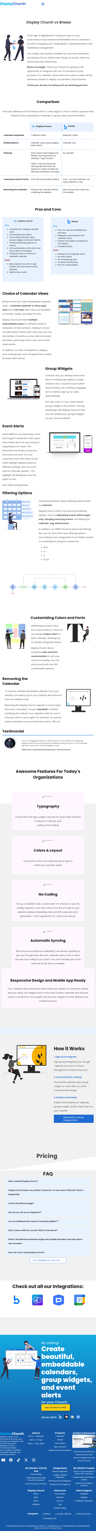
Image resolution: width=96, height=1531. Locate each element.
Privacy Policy (56, 1528)
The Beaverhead (83, 1526)
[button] (48, 1181)
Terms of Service (41, 1528)
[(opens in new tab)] (16, 1300)
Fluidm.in (41, 1526)
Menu (49, 5)
